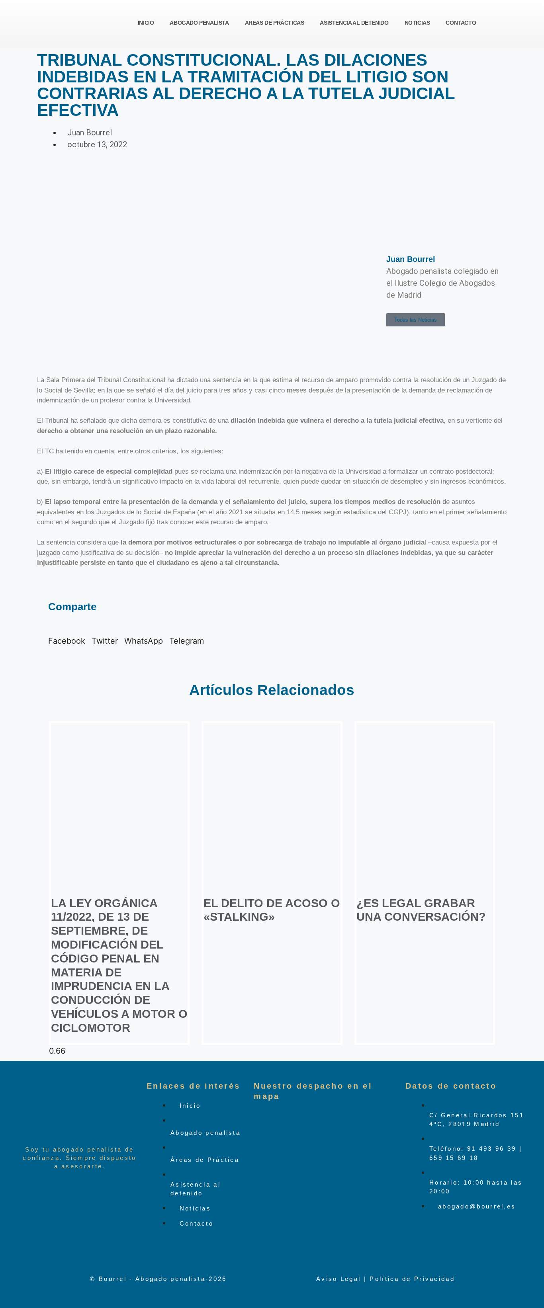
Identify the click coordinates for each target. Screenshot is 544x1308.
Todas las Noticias (415, 320)
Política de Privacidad (412, 1278)
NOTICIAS (417, 23)
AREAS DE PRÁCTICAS (274, 23)
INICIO (146, 23)
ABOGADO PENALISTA (199, 23)
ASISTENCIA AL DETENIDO (354, 23)
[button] (66, 635)
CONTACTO (461, 23)
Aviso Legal (338, 1278)
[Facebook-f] (415, 1241)
